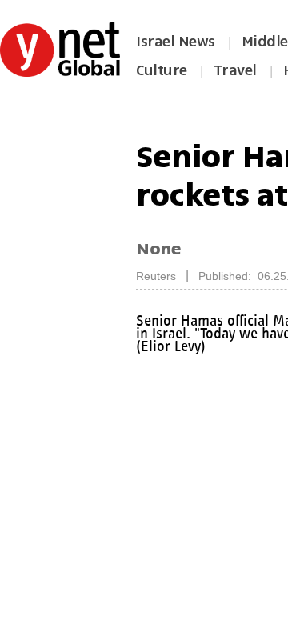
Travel (235, 70)
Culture (161, 70)
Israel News (175, 41)
